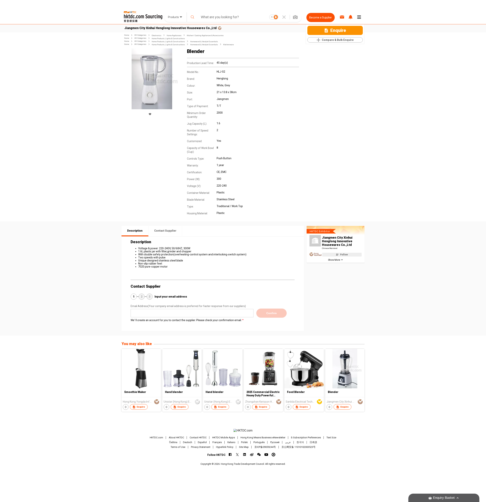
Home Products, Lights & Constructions (168, 38)
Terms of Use (178, 447)
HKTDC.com (156, 437)
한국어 (300, 442)
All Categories (140, 35)
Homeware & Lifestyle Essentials (204, 41)
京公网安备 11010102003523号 (299, 447)
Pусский (274, 442)
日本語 (313, 442)
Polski (244, 442)
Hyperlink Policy (224, 447)
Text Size (331, 437)
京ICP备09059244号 (265, 447)
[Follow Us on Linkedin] (244, 454)
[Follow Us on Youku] (273, 454)
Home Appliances (174, 35)
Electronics (156, 35)
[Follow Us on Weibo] (252, 454)
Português (259, 442)
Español (202, 442)
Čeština (173, 442)
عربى (288, 442)
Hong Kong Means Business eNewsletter (263, 437)
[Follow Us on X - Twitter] (237, 454)
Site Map (244, 447)
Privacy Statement (200, 447)
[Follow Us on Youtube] (266, 454)
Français (217, 442)
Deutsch (187, 442)
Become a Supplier (320, 17)
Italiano (231, 442)
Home (126, 35)
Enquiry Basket (444, 498)
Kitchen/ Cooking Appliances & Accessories (205, 35)
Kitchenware (228, 45)
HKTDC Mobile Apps (223, 437)
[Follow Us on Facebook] (230, 454)
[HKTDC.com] (243, 430)
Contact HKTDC (198, 437)
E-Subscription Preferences (306, 437)
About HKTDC (176, 437)
